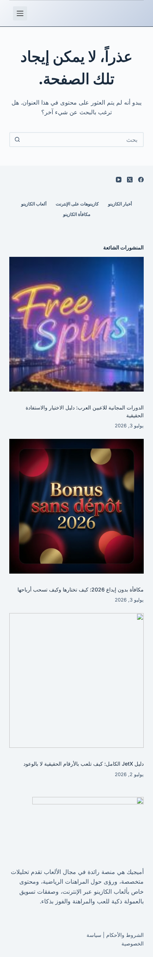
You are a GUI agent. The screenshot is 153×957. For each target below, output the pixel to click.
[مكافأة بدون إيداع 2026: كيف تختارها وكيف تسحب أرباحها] (76, 506)
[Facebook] (141, 179)
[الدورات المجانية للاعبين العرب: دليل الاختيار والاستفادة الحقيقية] (76, 324)
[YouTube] (118, 179)
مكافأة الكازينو (76, 214)
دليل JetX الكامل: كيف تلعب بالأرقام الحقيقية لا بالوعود (83, 763)
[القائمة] (20, 13)
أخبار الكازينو (120, 204)
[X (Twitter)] (130, 179)
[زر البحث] (17, 139)
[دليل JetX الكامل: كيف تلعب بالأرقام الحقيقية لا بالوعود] (76, 680)
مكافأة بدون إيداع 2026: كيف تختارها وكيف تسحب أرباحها (80, 589)
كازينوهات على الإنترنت (77, 204)
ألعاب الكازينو (33, 204)
